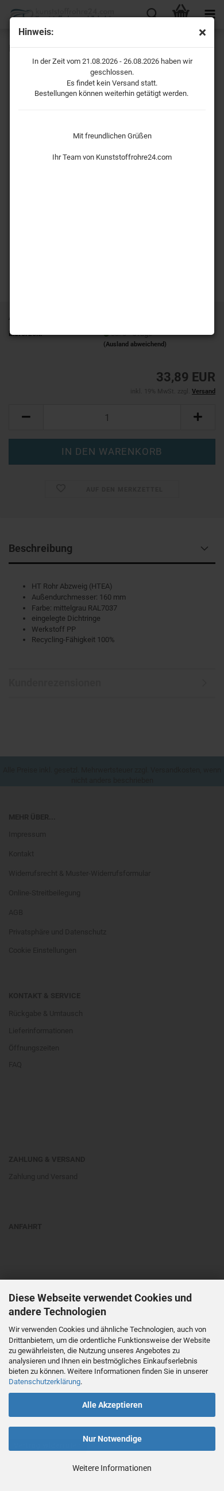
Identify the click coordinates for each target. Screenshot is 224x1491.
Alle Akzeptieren (112, 1404)
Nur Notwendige (112, 1438)
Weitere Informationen (112, 1468)
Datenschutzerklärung (44, 1381)
